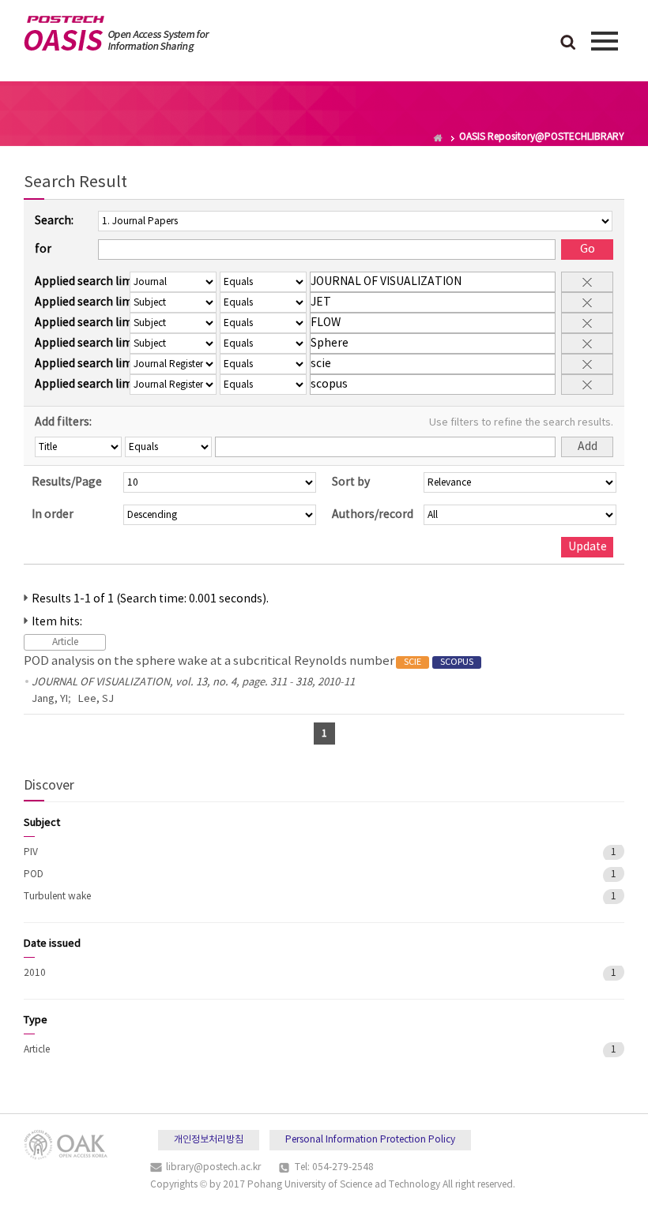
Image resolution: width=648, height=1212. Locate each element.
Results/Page (67, 482)
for (43, 249)
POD (33, 874)
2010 (35, 973)
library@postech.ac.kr (213, 1167)
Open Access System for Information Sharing (116, 34)
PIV (31, 852)
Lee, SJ (96, 699)
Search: (54, 221)
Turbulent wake (57, 896)
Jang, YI (50, 699)
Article (37, 1050)
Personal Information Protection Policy (370, 1140)
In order (52, 514)
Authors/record (372, 514)
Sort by (351, 482)
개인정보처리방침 (208, 1140)
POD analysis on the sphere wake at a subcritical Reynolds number (248, 661)
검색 (568, 43)
